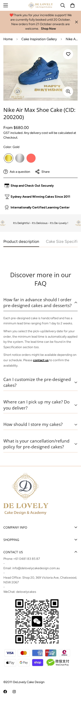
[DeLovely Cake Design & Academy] (40, 5)
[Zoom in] (68, 91)
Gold (8, 158)
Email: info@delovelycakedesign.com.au (31, 568)
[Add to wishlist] (68, 54)
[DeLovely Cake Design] (5, 691)
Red (31, 158)
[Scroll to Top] (72, 682)
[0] (72, 5)
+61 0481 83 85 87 (26, 559)
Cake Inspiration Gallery (39, 39)
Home (8, 39)
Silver (19, 158)
